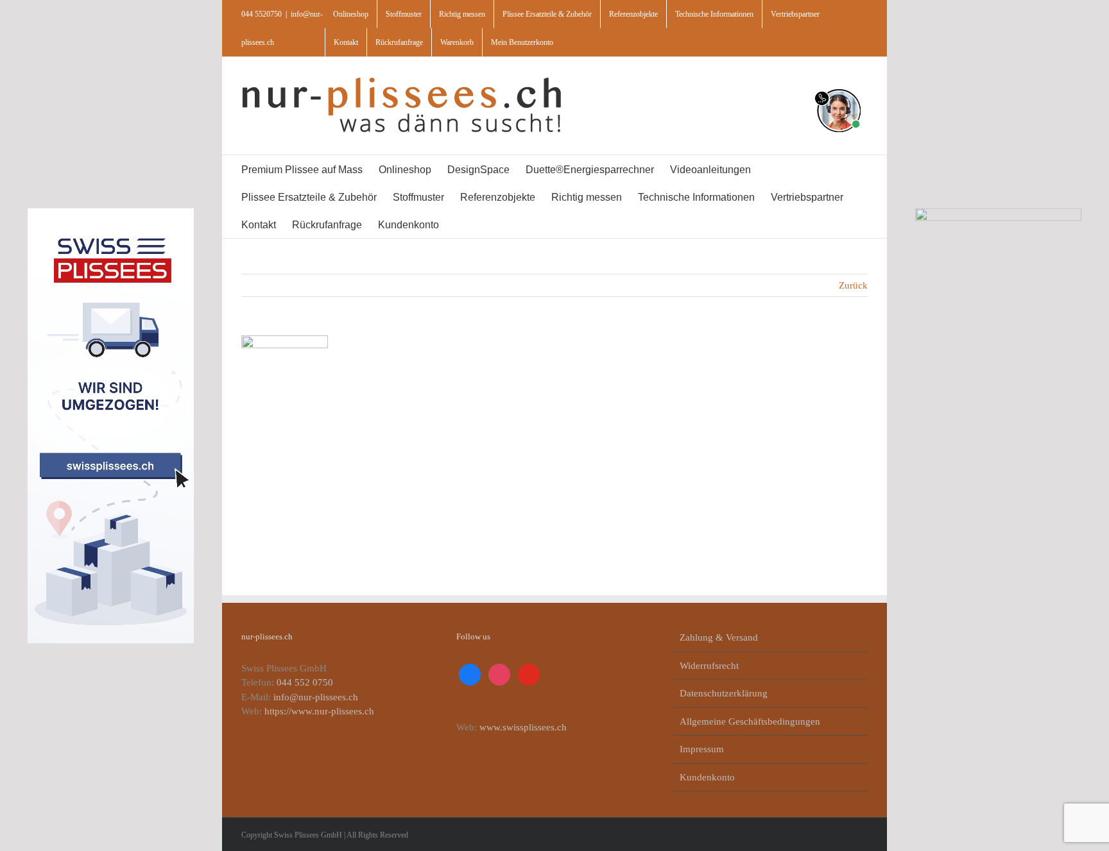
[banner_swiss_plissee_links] (111, 212)
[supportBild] (838, 86)
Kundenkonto (707, 777)
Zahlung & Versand (719, 637)
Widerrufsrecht (709, 666)
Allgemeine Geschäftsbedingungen (750, 721)
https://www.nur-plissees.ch (319, 711)
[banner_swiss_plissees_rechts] (998, 212)
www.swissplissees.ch (523, 727)
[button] (488, 224)
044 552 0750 (305, 682)
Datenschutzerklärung (724, 693)
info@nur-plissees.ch (315, 697)
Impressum (702, 749)
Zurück (853, 285)
